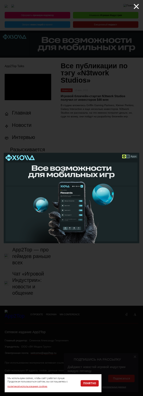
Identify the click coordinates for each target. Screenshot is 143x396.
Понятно (89, 383)
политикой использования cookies (27, 386)
